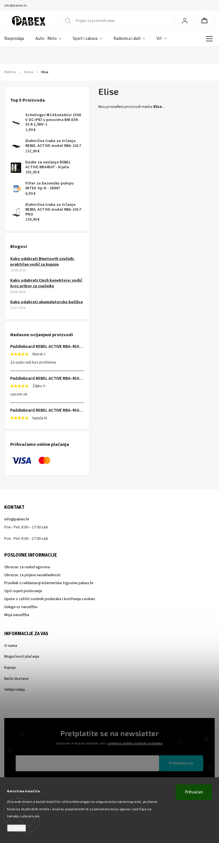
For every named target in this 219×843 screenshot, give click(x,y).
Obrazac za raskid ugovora (27, 567)
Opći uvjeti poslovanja (23, 591)
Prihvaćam (194, 792)
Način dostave (16, 679)
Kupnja (10, 667)
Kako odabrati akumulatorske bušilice (46, 302)
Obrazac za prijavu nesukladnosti (32, 575)
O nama (10, 646)
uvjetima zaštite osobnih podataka (135, 743)
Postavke (16, 828)
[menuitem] (17, 39)
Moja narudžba (16, 615)
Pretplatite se (181, 763)
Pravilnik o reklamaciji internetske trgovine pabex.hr (49, 583)
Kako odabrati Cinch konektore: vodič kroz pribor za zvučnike (46, 283)
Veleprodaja (14, 689)
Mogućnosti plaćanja (21, 656)
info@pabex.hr (16, 519)
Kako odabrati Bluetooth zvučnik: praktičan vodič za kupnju (42, 261)
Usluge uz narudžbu (20, 607)
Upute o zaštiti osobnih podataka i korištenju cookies (49, 599)
